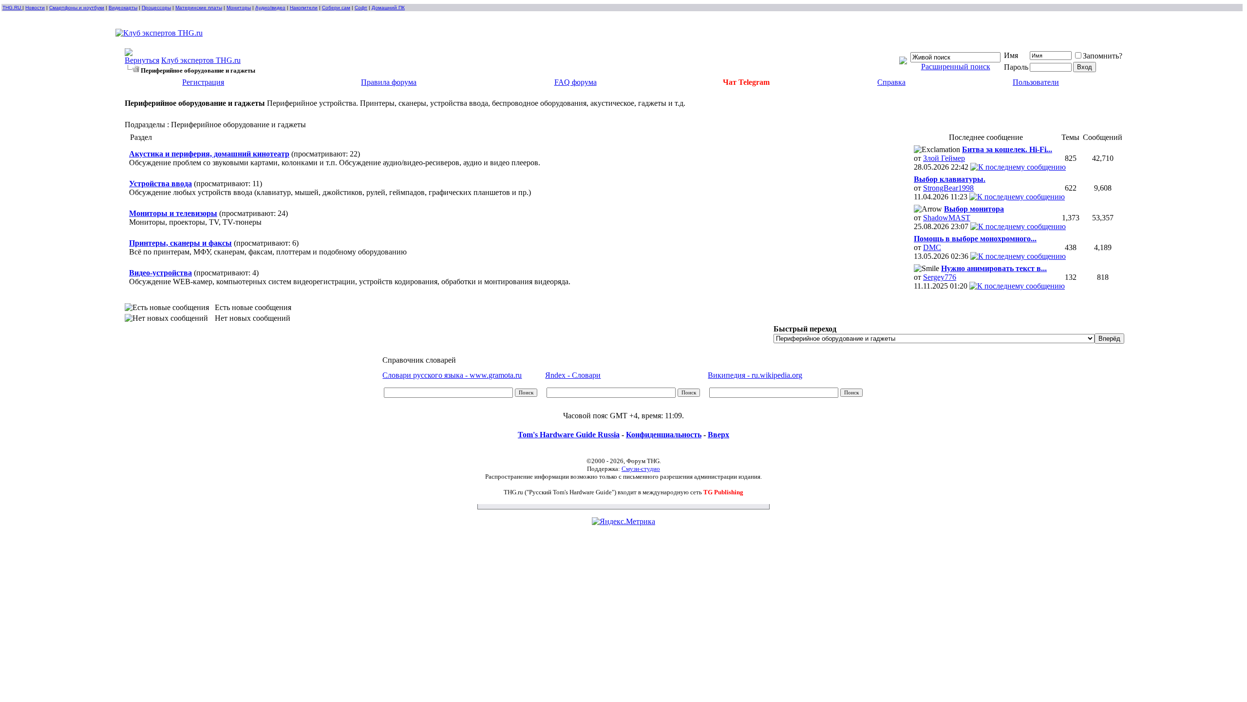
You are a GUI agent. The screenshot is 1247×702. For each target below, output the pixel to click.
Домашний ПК (388, 7)
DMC (932, 247)
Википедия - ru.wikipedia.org (755, 375)
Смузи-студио (641, 468)
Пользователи (1036, 82)
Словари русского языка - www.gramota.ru (452, 375)
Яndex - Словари (573, 375)
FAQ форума (575, 82)
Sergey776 (939, 277)
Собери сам (336, 7)
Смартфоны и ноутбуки (76, 7)
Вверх (718, 434)
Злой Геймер (944, 158)
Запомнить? (1102, 56)
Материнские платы (198, 7)
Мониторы (239, 7)
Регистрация (203, 82)
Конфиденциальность (663, 434)
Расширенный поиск (955, 66)
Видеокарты (123, 7)
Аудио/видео (270, 7)
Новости (35, 7)
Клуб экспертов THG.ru (201, 60)
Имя (1011, 55)
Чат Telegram (746, 82)
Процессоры (156, 7)
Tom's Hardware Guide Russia (569, 434)
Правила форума (388, 82)
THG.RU (12, 7)
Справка (891, 82)
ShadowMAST (946, 218)
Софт (361, 7)
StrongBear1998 (948, 188)
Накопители (304, 7)
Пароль (1016, 67)
